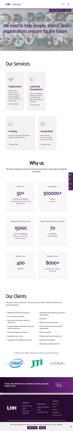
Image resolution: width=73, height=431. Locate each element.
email (71, 183)
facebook (71, 179)
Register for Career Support (27, 407)
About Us (54, 409)
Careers (54, 406)
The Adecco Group (56, 415)
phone (71, 188)
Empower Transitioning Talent (43, 408)
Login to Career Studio (57, 10)
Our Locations (55, 412)
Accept (42, 427)
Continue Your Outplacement (25, 412)
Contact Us (55, 404)
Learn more (9, 72)
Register (67, 10)
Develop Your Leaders (42, 412)
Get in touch (59, 385)
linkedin (71, 174)
